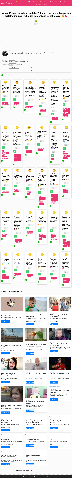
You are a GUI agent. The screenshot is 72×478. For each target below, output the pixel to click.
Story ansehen (6, 321)
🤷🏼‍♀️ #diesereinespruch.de (6, 3)
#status (66, 114)
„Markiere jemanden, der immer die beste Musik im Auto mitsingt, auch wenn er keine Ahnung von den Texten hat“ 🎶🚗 (66, 222)
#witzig (3, 158)
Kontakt (46, 4)
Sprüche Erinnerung (11, 60)
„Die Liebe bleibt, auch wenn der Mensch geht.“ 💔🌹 (65, 176)
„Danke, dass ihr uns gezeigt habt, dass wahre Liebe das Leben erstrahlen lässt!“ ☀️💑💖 (66, 263)
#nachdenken (16, 102)
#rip (64, 191)
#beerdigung (65, 189)
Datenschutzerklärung (45, 476)
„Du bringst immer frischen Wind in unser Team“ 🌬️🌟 (30, 218)
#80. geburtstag (18, 273)
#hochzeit (16, 191)
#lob (3, 102)
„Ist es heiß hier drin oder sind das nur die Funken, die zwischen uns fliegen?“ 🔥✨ (42, 220)
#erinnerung (29, 192)
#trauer (66, 191)
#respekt (6, 102)
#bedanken (53, 234)
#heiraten (16, 189)
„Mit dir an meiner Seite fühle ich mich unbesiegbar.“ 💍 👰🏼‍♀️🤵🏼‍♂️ (18, 176)
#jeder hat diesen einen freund (65, 112)
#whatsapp (65, 116)
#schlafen (4, 236)
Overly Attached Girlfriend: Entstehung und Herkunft (9, 374)
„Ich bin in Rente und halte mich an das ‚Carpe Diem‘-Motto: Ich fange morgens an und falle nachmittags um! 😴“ (43, 92)
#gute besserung (17, 240)
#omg (3, 155)
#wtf (6, 158)
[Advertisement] (34, 36)
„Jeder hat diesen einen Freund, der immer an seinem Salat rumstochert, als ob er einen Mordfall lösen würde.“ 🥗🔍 (17, 137)
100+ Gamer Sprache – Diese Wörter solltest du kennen (9, 456)
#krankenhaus (17, 242)
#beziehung (65, 153)
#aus (64, 152)
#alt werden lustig (29, 107)
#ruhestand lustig (42, 110)
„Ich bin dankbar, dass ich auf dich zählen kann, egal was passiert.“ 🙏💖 (54, 220)
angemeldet (18, 473)
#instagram (65, 241)
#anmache (41, 234)
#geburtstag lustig (28, 151)
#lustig (40, 238)
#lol (64, 114)
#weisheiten (16, 104)
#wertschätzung (5, 104)
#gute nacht (4, 234)
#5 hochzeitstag (41, 148)
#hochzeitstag (40, 150)
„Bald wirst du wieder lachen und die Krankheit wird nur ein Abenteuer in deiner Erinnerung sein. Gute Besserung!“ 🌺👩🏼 (18, 222)
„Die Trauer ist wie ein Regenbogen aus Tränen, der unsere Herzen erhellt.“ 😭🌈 (17, 67)
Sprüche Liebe (63, 1)
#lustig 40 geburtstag (54, 118)
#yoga (53, 158)
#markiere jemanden (4, 153)
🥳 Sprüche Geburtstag (33, 1)
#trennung (65, 158)
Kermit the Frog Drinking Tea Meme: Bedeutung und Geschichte (36, 345)
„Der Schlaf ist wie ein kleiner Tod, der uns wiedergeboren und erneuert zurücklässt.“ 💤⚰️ (6, 220)
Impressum (37, 476)
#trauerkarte (65, 192)
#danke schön (54, 239)
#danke (52, 237)
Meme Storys (39, 4)
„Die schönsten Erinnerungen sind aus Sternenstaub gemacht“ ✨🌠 (15, 61)
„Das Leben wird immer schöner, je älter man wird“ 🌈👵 (17, 260)
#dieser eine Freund (65, 109)
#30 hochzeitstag (65, 280)
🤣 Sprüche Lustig (44, 1)
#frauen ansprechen (41, 237)
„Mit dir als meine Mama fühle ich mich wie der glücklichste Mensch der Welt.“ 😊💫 (6, 178)
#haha (64, 239)
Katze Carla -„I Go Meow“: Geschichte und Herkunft (33, 438)
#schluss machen (65, 156)
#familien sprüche (4, 277)
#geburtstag (17, 275)
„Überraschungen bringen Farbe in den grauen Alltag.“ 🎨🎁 (13, 64)
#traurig (28, 193)
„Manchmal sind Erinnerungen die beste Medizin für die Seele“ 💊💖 (30, 178)
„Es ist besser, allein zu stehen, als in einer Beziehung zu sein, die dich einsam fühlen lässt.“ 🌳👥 (66, 136)
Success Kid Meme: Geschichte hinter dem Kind (35, 315)
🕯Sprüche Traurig (54, 1)
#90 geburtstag (54, 277)
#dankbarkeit (53, 236)
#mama (3, 192)
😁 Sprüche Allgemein (20, 1)
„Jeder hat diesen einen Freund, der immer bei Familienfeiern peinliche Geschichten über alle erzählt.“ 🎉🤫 (54, 179)
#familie (4, 275)
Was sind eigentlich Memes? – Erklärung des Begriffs (34, 421)
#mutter (7, 192)
